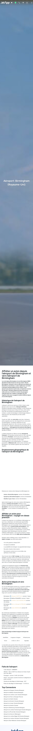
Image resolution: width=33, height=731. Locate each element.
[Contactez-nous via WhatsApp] (15, 2)
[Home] (5, 2)
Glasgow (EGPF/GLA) (17, 596)
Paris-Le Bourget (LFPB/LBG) (18, 604)
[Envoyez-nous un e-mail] (11, 2)
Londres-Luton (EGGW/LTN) (19, 600)
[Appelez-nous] (19, 2)
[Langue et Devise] (23, 2)
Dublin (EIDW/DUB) (16, 607)
